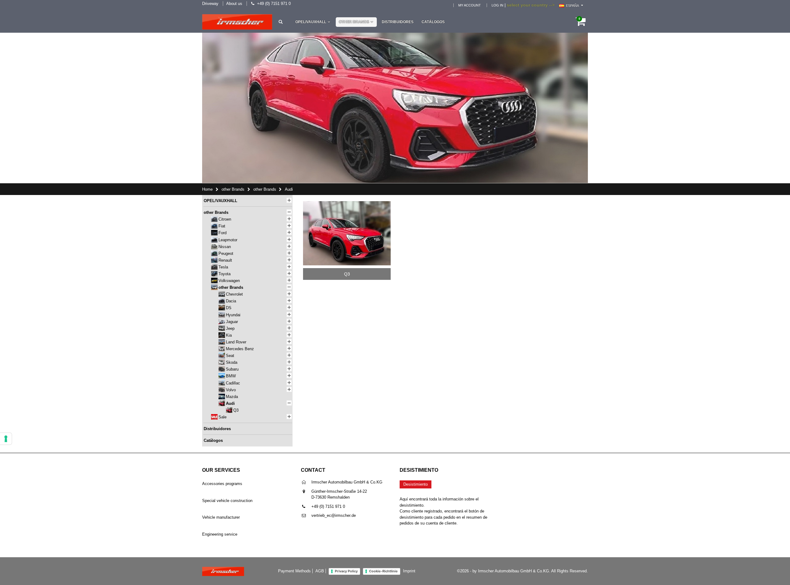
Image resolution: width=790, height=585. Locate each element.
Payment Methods (294, 571)
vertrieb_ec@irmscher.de (333, 515)
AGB (319, 571)
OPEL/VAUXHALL (310, 22)
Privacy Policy (346, 571)
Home (207, 189)
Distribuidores (398, 22)
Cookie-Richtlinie (383, 571)
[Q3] (347, 203)
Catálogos (433, 22)
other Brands (354, 22)
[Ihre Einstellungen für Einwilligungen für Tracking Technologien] (6, 439)
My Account (469, 5)
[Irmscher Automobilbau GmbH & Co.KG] (237, 22)
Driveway (210, 3)
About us (234, 3)
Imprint (409, 571)
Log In (497, 5)
